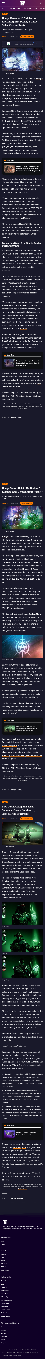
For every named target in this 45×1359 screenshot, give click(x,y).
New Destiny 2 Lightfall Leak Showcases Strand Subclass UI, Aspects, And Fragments (26, 728)
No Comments (27, 503)
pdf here (7, 140)
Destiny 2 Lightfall (10, 852)
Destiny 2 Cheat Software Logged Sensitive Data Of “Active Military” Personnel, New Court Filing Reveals (28, 168)
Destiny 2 (37, 114)
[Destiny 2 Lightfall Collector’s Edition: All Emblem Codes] (9, 1134)
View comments (28, 36)
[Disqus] (22, 451)
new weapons (19, 1147)
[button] (4, 3)
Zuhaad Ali (5, 36)
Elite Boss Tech (25, 102)
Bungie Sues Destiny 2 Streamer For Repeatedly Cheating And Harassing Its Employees (28, 363)
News (5, 13)
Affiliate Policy (22, 408)
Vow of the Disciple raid (31, 540)
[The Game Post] (22, 3)
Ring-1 (37, 102)
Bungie (39, 78)
